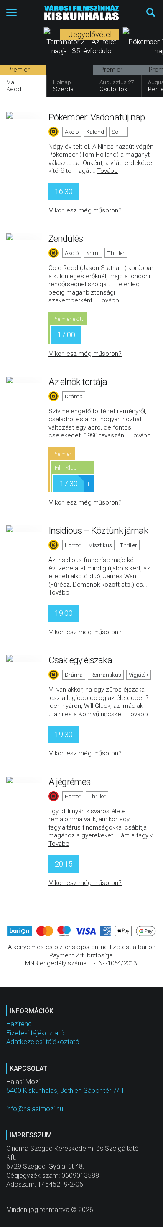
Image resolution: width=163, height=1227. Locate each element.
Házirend (19, 1024)
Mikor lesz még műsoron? (85, 210)
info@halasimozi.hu (34, 1109)
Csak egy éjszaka (80, 660)
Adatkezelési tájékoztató (42, 1042)
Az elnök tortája (77, 381)
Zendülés (65, 238)
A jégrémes (69, 781)
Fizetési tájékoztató (35, 1033)
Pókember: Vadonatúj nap (96, 117)
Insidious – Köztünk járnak (98, 530)
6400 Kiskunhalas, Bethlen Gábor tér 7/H (64, 1091)
